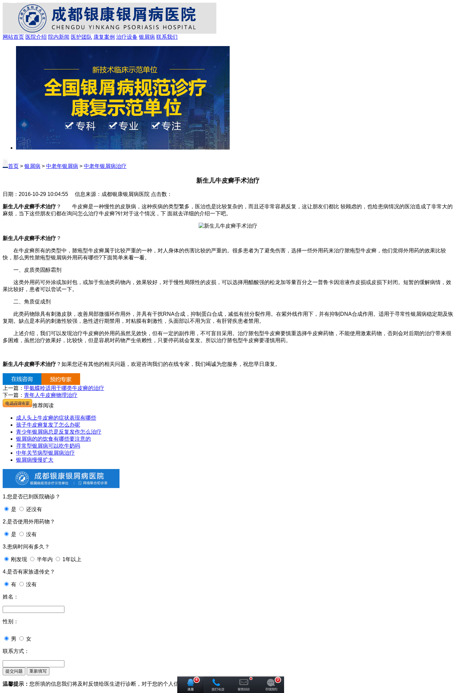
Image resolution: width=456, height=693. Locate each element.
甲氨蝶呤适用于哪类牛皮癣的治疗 (64, 388)
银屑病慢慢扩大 (34, 460)
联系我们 (167, 37)
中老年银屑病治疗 (105, 166)
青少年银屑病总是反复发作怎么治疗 (58, 432)
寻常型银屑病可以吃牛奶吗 (48, 446)
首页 (13, 166)
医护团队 (81, 37)
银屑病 (147, 37)
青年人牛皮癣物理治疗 (50, 395)
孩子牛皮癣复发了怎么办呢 (48, 425)
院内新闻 (58, 37)
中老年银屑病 (62, 166)
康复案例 (104, 37)
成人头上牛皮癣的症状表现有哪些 (56, 418)
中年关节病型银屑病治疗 (45, 453)
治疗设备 (127, 37)
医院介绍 (36, 37)
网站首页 (13, 37)
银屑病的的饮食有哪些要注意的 (53, 439)
